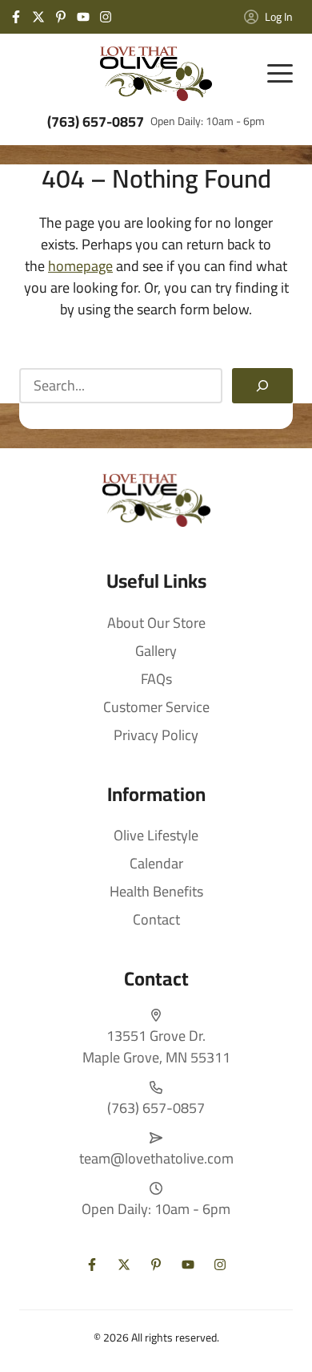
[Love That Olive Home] (156, 74)
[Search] (262, 385)
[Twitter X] (38, 16)
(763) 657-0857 (95, 121)
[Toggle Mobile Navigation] (280, 73)
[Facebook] (16, 16)
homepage (80, 266)
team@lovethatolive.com (156, 1158)
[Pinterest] (60, 16)
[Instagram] (105, 16)
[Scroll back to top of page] (280, 1340)
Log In (279, 17)
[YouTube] (83, 16)
